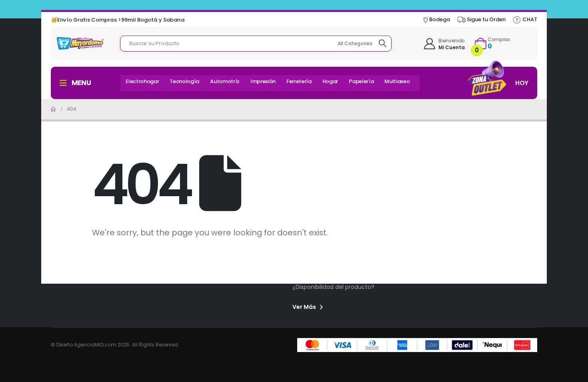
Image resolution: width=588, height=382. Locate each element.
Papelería (361, 81)
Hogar (330, 81)
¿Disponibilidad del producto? (333, 287)
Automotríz (225, 81)
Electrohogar (142, 81)
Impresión (263, 81)
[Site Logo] (80, 43)
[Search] (383, 43)
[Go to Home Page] (53, 109)
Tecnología (184, 81)
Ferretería (299, 81)
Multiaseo (397, 81)
